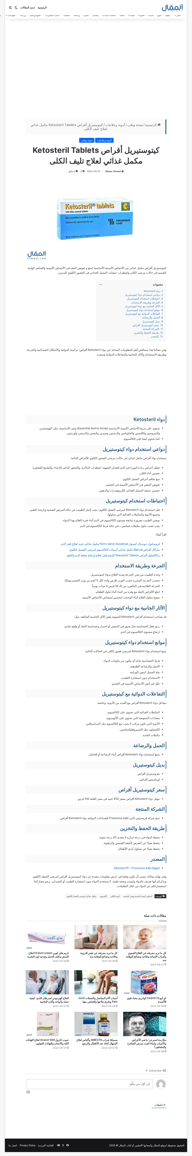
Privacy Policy (27, 1145)
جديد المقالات (27, 7)
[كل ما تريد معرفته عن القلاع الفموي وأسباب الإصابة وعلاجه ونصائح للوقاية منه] (144, 937)
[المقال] (172, 7)
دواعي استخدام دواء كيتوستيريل (142, 294)
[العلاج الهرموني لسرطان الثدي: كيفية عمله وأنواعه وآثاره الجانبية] (47, 982)
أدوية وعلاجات (115, 125)
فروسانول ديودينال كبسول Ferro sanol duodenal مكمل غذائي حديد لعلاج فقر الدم (110, 544)
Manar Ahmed (113, 171)
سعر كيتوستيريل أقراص (146, 325)
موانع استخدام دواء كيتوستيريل (143, 309)
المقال (156, 1145)
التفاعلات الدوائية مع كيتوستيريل (142, 313)
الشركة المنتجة (151, 328)
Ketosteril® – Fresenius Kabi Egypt (137, 868)
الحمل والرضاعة (150, 317)
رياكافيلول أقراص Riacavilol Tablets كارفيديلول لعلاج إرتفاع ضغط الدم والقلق (113, 555)
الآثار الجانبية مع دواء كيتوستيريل (142, 306)
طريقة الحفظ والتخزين (146, 332)
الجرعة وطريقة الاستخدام (145, 302)
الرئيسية (42, 7)
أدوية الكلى (115, 896)
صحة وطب (135, 125)
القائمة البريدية (46, 1145)
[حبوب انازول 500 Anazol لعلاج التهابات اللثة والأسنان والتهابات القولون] (47, 1024)
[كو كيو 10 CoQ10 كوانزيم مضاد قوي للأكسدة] (144, 982)
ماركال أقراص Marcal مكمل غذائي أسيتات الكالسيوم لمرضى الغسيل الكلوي (114, 549)
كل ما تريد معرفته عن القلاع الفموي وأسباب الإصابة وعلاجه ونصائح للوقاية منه (146, 956)
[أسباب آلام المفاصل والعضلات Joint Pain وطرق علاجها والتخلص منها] (96, 982)
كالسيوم (103, 896)
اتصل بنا (13, 1145)
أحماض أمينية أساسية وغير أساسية (137, 896)
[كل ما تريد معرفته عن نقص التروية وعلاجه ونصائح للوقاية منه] (96, 937)
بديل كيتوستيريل (151, 321)
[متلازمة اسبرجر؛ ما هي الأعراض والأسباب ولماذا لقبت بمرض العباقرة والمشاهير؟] (144, 1024)
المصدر (155, 336)
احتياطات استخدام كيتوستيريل (143, 298)
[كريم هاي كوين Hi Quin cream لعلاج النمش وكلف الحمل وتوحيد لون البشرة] (47, 937)
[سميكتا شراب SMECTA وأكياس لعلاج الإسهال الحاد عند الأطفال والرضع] (96, 1024)
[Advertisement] (96, 70)
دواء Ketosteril (151, 291)
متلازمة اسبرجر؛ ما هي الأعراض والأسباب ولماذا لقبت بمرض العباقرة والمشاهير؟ (146, 1043)
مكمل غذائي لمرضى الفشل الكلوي (81, 896)
